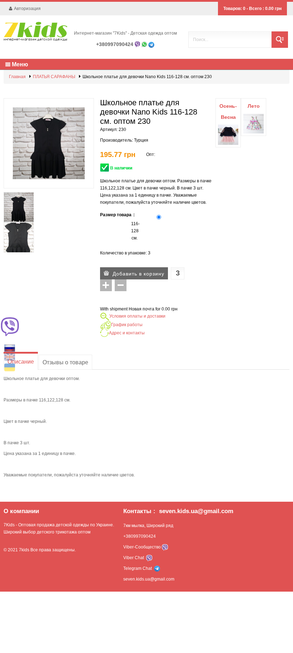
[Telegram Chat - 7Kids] (157, 568)
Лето (254, 106)
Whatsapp (144, 44)
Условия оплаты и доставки (137, 316)
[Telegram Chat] (151, 44)
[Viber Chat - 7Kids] (149, 557)
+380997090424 (114, 44)
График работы (127, 324)
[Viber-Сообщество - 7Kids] (164, 547)
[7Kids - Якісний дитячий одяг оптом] (36, 31)
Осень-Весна (228, 111)
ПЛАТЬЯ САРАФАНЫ (54, 76)
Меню (19, 64)
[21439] (19, 207)
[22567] (19, 237)
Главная (17, 76)
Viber (137, 44)
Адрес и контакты (127, 332)
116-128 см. (134, 231)
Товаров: (234, 8)
